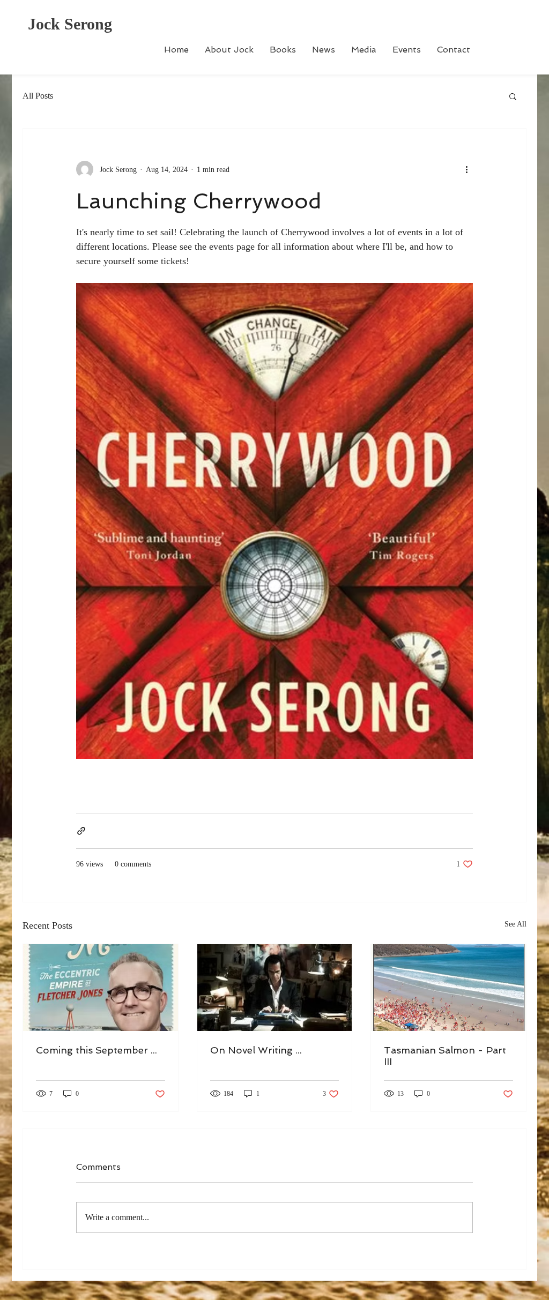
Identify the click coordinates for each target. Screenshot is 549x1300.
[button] (513, 96)
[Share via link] (81, 831)
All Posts (38, 95)
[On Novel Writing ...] (274, 987)
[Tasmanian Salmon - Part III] (448, 987)
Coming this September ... (96, 1050)
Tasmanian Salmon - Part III (445, 1055)
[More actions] (466, 169)
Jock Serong (70, 24)
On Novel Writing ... (256, 1050)
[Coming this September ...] (100, 987)
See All (515, 924)
